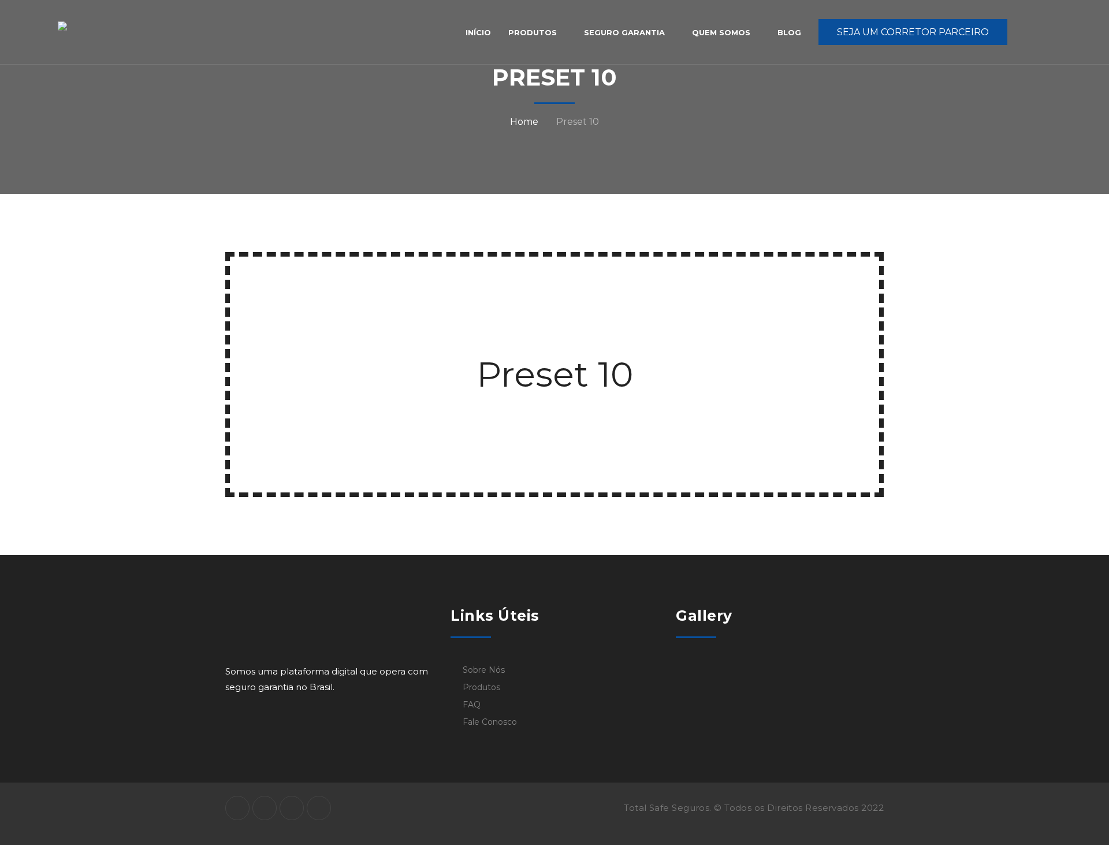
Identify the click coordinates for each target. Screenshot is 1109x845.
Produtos (481, 687)
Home (524, 121)
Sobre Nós (484, 670)
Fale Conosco (490, 722)
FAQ (472, 704)
